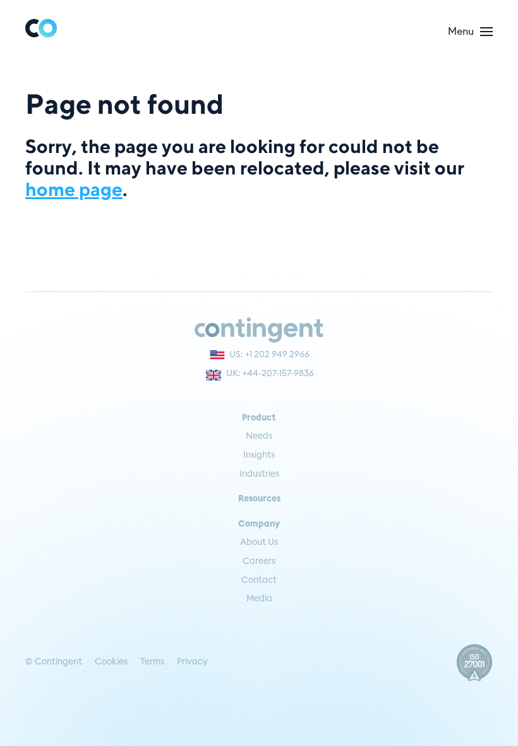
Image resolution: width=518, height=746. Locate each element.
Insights (259, 455)
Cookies (111, 661)
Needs (259, 436)
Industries (259, 474)
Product (259, 417)
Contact (259, 580)
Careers (259, 561)
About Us (259, 542)
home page (74, 189)
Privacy (192, 661)
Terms (152, 661)
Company (259, 524)
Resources (259, 498)
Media (259, 598)
